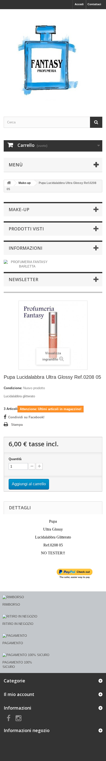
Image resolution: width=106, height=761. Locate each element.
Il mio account (19, 694)
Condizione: (13, 388)
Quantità (15, 459)
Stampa (17, 424)
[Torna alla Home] (9, 183)
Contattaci (94, 4)
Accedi (79, 4)
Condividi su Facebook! (26, 417)
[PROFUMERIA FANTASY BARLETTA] (27, 264)
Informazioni (25, 248)
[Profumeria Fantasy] (53, 58)
